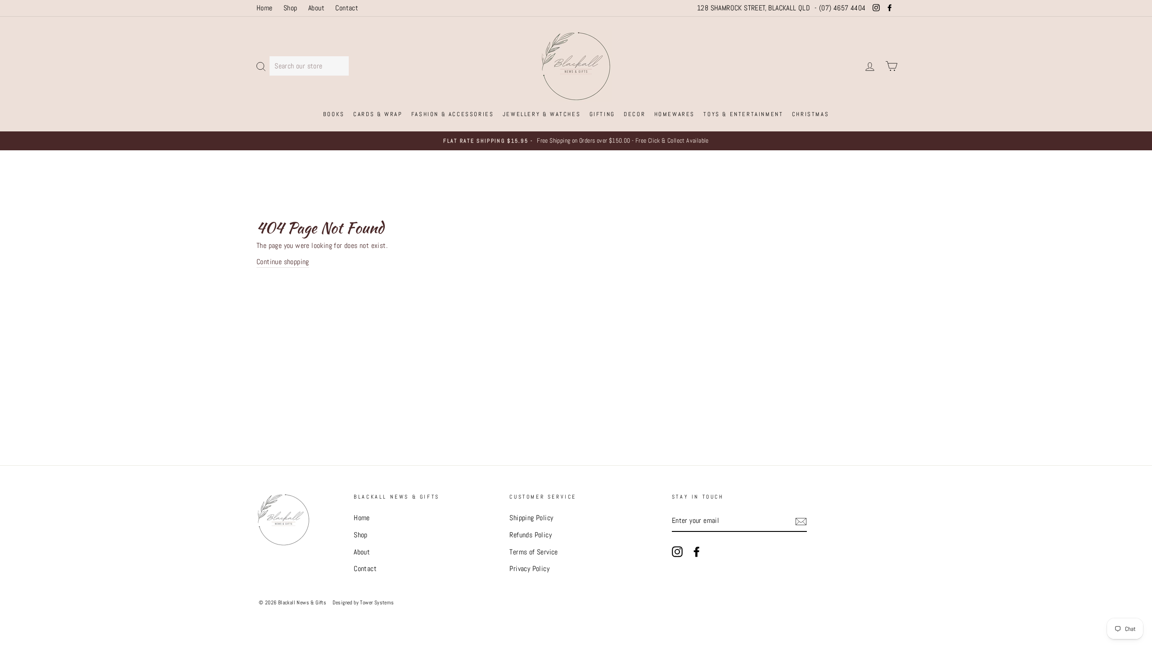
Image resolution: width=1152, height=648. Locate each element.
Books (334, 114)
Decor (634, 114)
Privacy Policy (529, 568)
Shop (290, 8)
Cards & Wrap (377, 114)
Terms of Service (533, 552)
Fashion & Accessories (452, 114)
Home (264, 8)
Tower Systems (377, 602)
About (316, 8)
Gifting (602, 114)
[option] (576, 141)
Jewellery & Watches (541, 114)
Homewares (674, 114)
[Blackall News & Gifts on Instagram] (677, 551)
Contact (346, 8)
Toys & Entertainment (743, 114)
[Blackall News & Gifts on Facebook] (696, 551)
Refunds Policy (530, 535)
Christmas (810, 114)
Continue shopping (282, 261)
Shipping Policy (531, 517)
